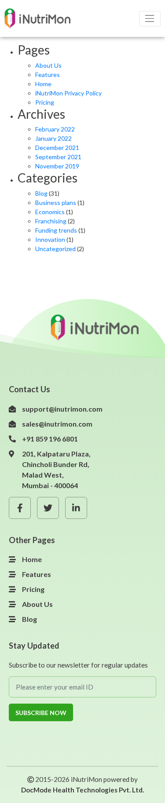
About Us (48, 65)
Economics (50, 211)
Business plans (55, 202)
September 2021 (58, 157)
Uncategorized (55, 248)
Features (47, 74)
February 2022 (55, 129)
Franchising (50, 221)
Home (43, 84)
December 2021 (57, 147)
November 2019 (57, 166)
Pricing (44, 102)
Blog (41, 193)
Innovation (50, 239)
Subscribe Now (40, 712)
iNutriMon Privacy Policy (68, 93)
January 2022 (53, 138)
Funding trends (56, 230)
